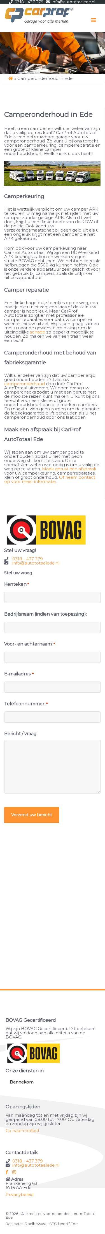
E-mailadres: (19, 673)
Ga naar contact (22, 1130)
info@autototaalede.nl (35, 563)
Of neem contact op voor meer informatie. (49, 479)
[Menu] (93, 20)
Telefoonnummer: (26, 703)
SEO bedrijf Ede (63, 1223)
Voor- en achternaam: (29, 644)
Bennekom (22, 1082)
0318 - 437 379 (27, 558)
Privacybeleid (20, 1194)
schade (37, 332)
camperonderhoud (24, 383)
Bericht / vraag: (21, 733)
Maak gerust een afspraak (69, 468)
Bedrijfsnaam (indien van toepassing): (45, 614)
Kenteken (16, 584)
